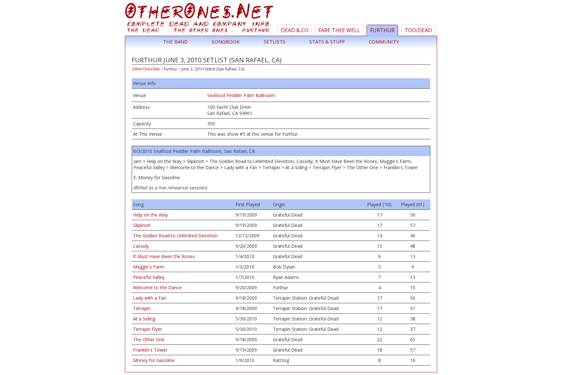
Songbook (226, 41)
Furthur (382, 30)
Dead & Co (294, 30)
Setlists (274, 41)
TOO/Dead (418, 30)
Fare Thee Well (339, 30)
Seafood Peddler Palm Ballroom (241, 95)
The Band (175, 41)
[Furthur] (200, 19)
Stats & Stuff (327, 41)
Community (384, 41)
